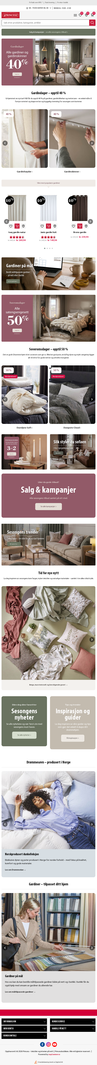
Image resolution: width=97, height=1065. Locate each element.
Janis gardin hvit (48, 232)
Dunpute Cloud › (72, 428)
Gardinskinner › (72, 172)
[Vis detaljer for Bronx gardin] (80, 208)
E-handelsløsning (43, 1062)
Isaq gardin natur (17, 232)
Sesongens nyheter (24, 714)
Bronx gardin (79, 232)
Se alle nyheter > (24, 735)
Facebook (42, 1044)
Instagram (48, 1044)
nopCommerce (54, 1055)
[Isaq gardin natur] (17, 208)
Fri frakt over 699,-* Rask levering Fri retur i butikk (48, 2)
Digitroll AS (59, 1062)
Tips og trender (73, 705)
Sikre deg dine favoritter (24, 705)
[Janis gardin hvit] (48, 208)
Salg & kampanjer (48, 490)
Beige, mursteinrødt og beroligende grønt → (48, 685)
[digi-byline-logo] (36, 1062)
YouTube (54, 1044)
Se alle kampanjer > (49, 507)
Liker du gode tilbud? (48, 482)
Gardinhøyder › (25, 172)
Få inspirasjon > (72, 738)
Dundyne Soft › (25, 428)
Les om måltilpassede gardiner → (20, 992)
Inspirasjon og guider (73, 714)
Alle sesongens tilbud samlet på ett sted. (49, 498)
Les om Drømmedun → (15, 870)
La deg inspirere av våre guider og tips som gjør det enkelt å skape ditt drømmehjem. (73, 727)
